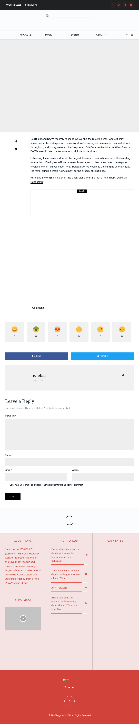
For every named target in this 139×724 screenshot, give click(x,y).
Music (60, 81)
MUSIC (48, 35)
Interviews (119, 605)
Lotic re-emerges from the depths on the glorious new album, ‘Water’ (65, 574)
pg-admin (39, 375)
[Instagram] (125, 5)
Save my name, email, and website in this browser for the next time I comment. (47, 485)
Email (8, 470)
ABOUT (100, 35)
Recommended (119, 642)
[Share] (16, 141)
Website (76, 470)
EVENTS (75, 35)
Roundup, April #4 (67, 202)
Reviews (72, 197)
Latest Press (118, 548)
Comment (10, 416)
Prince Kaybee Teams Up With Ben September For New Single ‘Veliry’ (122, 590)
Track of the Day (72, 81)
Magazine (51, 81)
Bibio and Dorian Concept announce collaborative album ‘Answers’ (122, 561)
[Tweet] (16, 148)
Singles (81, 197)
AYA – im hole (59, 587)
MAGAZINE (26, 35)
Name (8, 455)
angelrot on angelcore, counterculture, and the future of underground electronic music (122, 619)
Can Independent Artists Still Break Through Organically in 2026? (121, 652)
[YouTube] (130, 5)
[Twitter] (118, 5)
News (114, 552)
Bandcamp (37, 182)
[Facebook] (113, 5)
